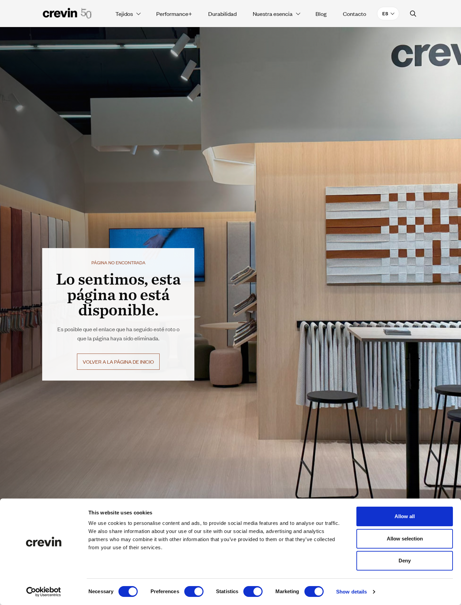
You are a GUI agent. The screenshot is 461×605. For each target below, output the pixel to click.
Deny (405, 560)
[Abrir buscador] (413, 14)
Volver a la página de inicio (118, 361)
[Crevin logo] (67, 13)
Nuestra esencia (273, 13)
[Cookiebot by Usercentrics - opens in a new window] (43, 592)
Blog (321, 13)
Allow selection (405, 538)
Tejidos (124, 13)
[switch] (194, 591)
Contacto (354, 13)
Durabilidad (222, 13)
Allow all (405, 516)
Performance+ (174, 13)
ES (385, 13)
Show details (351, 592)
